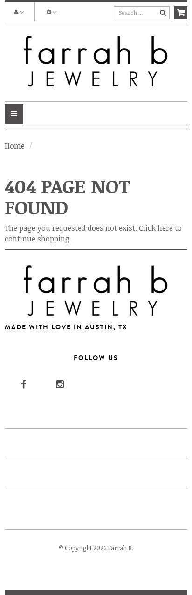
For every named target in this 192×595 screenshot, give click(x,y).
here (165, 228)
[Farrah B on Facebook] (22, 383)
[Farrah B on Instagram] (59, 383)
